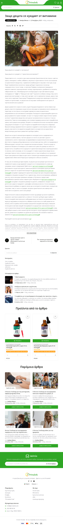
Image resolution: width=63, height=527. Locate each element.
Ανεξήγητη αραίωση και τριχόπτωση (26, 286)
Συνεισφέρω (52, 464)
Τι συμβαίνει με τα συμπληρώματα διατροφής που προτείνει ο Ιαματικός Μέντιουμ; (36, 296)
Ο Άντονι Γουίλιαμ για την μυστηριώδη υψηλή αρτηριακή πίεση (17, 392)
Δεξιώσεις (8, 267)
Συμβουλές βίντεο (10, 269)
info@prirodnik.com (12, 506)
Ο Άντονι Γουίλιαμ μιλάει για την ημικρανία (43, 431)
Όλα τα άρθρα (9, 261)
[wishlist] (55, 3)
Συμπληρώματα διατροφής (13, 344)
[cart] (61, 3)
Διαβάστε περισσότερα (18, 407)
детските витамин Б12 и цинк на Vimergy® (39, 208)
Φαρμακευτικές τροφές (11, 265)
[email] (21, 26)
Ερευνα (57, 7)
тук (30, 219)
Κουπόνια (8, 497)
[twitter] (15, 26)
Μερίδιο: (8, 26)
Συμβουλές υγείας (11, 20)
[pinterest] (18, 26)
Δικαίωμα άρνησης (38, 499)
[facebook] (12, 26)
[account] (58, 3)
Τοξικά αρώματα (20, 277)
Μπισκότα (36, 493)
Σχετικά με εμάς (10, 490)
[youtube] (34, 481)
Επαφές (7, 495)
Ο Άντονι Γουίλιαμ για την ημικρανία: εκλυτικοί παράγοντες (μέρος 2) (44, 392)
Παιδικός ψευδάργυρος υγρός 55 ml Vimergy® (44, 346)
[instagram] (31, 481)
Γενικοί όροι (36, 490)
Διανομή (7, 493)
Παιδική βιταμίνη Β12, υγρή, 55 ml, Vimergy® (16, 346)
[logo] (31, 2)
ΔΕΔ (34, 497)
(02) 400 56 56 (11, 508)
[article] (9, 279)
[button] (2, 2)
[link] (23, 25)
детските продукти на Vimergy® (43, 166)
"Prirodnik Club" (10, 499)
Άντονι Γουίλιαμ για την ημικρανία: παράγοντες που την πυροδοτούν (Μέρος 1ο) (16, 431)
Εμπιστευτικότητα (38, 495)
